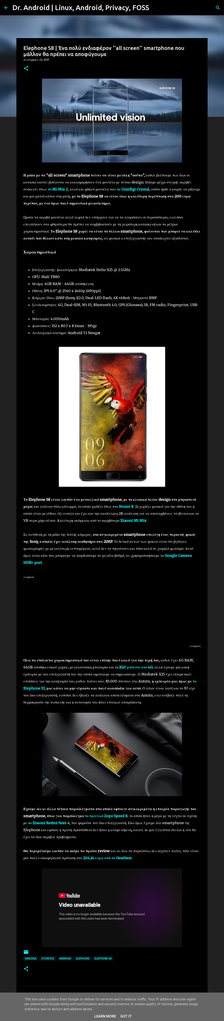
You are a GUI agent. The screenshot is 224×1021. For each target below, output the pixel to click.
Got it (126, 1016)
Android (65, 958)
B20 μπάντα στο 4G (136, 667)
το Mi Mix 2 (58, 189)
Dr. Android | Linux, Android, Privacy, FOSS (80, 7)
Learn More (105, 1016)
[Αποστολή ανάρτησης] (26, 953)
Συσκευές (47, 958)
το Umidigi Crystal (133, 189)
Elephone (82, 958)
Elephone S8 (103, 958)
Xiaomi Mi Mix (133, 520)
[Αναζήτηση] (155, 7)
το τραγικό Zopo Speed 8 (106, 816)
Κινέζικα (30, 958)
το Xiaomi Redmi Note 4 (49, 823)
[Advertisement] (112, 611)
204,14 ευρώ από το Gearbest (107, 858)
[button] (26, 69)
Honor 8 (126, 506)
